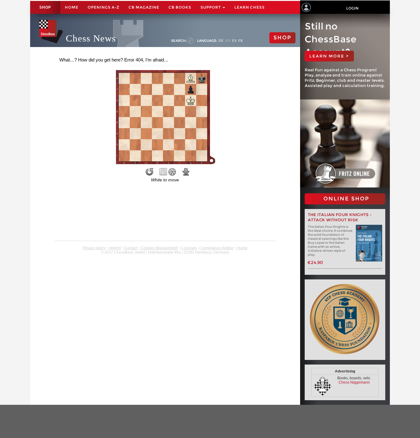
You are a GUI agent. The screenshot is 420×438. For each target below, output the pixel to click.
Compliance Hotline (217, 248)
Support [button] (211, 7)
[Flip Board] (149, 172)
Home (71, 7)
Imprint (115, 248)
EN (228, 40)
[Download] (186, 172)
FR (240, 40)
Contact (131, 248)
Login (352, 8)
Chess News (91, 38)
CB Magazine (144, 7)
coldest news (165, 257)
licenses (189, 248)
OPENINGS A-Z (103, 7)
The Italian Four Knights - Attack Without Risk (340, 217)
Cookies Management (159, 248)
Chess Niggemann (354, 382)
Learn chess (249, 7)
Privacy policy (94, 248)
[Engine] (172, 172)
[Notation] (163, 172)
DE (221, 40)
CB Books (179, 7)
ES (234, 40)
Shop (45, 7)
